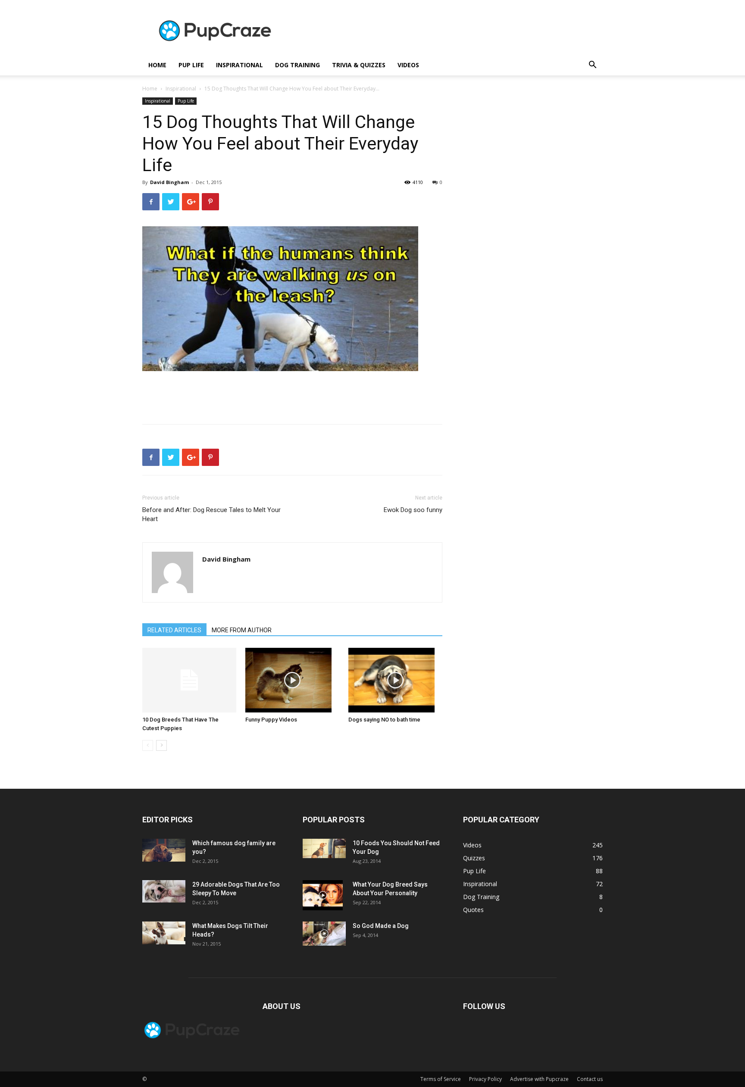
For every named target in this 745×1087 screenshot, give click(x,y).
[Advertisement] (446, 31)
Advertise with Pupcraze (539, 1079)
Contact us (590, 1079)
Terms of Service (440, 1079)
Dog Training (297, 65)
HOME (157, 65)
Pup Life (191, 65)
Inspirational (239, 65)
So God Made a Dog (381, 925)
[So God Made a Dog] (324, 933)
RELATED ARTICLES (174, 630)
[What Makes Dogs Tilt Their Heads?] (163, 932)
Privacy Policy (485, 1079)
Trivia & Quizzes (358, 65)
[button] (592, 66)
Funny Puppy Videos (271, 719)
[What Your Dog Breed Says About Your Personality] (323, 895)
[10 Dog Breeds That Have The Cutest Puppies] (189, 680)
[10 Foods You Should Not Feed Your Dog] (324, 848)
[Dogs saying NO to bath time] (395, 680)
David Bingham (169, 182)
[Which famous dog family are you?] (163, 850)
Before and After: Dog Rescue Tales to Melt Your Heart (211, 514)
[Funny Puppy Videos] (292, 680)
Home (149, 88)
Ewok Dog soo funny (413, 510)
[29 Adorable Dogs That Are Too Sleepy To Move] (163, 891)
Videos (408, 65)
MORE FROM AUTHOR (242, 630)
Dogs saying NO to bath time (384, 719)
